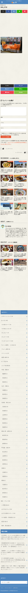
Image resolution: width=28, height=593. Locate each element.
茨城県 (4, 497)
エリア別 (4, 361)
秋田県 (4, 423)
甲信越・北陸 (6, 447)
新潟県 (4, 460)
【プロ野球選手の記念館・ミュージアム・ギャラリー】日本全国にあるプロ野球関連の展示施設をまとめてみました (13, 560)
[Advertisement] (14, 25)
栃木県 (4, 488)
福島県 (4, 419)
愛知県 (4, 439)
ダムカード (5, 336)
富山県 (4, 451)
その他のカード (6, 324)
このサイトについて (7, 316)
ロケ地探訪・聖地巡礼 (8, 517)
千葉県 (4, 484)
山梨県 (4, 455)
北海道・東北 (6, 402)
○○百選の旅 (5, 505)
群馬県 (4, 492)
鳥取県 (4, 382)
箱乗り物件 (5, 357)
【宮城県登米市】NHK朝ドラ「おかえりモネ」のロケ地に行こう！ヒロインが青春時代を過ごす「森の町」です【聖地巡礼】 (13, 544)
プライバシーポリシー (8, 587)
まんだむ (4, 320)
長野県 (4, 464)
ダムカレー (5, 332)
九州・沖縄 (5, 386)
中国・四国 (5, 369)
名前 (2, 117)
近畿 (3, 468)
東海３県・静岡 (7, 431)
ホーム (2, 587)
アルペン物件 (6, 349)
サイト (2, 128)
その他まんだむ (6, 328)
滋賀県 (4, 476)
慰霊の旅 (5, 521)
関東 (3, 480)
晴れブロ (8, 590)
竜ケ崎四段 (8, 226)
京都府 (4, 472)
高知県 (4, 378)
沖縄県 (4, 390)
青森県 (4, 427)
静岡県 (4, 443)
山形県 (4, 414)
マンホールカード (7, 341)
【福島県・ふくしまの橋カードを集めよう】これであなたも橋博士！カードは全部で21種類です (13, 552)
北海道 (5, 406)
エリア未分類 (6, 365)
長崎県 (4, 398)
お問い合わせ (15, 587)
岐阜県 (5, 435)
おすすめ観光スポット (8, 513)
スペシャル (5, 353)
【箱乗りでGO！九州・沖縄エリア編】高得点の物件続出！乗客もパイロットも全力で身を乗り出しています (13, 567)
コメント (3, 106)
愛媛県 (4, 373)
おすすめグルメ (7, 509)
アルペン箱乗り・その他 (8, 345)
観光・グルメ (5, 501)
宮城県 (4, 410)
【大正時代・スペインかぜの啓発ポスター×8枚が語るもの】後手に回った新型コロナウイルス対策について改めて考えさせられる (13, 537)
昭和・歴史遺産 (6, 525)
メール (2, 122)
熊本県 (4, 394)
